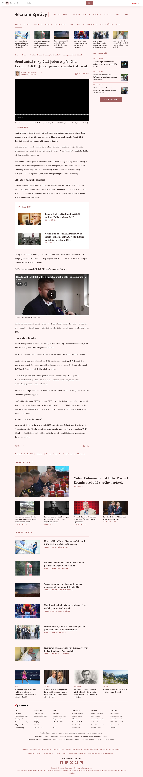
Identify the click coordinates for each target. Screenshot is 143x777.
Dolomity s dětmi (96, 727)
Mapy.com (54, 733)
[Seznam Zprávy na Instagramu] (71, 762)
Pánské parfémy (109, 739)
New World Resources (67, 454)
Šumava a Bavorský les (97, 719)
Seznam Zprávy (62, 654)
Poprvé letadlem (95, 716)
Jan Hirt (36, 719)
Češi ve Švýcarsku (96, 722)
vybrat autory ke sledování (29, 75)
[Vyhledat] (89, 3)
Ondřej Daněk (62, 547)
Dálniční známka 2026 (116, 716)
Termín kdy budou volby (21, 722)
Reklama (68, 749)
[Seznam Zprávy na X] (66, 762)
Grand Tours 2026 (39, 727)
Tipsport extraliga (57, 719)
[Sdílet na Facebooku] (84, 446)
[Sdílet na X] (88, 446)
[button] (22, 35)
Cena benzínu (81, 733)
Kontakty (55, 749)
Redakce (61, 749)
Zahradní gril (97, 736)
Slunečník (69, 736)
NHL (54, 727)
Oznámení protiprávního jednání (110, 749)
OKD (32, 454)
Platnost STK (114, 727)
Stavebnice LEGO (57, 739)
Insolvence (39, 454)
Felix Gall (36, 725)
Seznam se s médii (60, 753)
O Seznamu (33, 749)
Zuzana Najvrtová (64, 590)
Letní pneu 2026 (114, 713)
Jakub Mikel (61, 632)
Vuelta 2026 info (38, 713)
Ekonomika (81, 454)
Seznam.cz (136, 3)
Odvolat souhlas (92, 753)
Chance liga (56, 713)
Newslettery (82, 753)
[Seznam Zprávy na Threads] (76, 762)
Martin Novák (61, 568)
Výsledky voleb (19, 719)
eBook (79, 73)
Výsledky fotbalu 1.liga (59, 716)
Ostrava (48, 454)
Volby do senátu (19, 725)
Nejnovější (100, 53)
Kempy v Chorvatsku (97, 713)
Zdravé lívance (76, 719)
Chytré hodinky (100, 739)
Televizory (92, 739)
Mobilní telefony (46, 739)
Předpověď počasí (63, 733)
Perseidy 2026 (73, 733)
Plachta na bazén (54, 736)
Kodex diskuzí (72, 753)
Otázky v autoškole (115, 725)
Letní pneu (77, 739)
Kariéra (40, 749)
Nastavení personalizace (105, 753)
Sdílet (87, 73)
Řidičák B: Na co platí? (116, 722)
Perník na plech (76, 727)
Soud (55, 454)
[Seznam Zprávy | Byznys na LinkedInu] (81, 762)
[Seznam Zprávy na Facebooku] (61, 762)
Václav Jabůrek (63, 611)
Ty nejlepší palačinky (77, 713)
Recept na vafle (76, 725)
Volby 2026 (18, 713)
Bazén (46, 736)
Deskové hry (84, 739)
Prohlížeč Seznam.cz (34, 753)
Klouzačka (76, 736)
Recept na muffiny (77, 716)
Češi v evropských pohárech (94, 733)
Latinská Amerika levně (97, 725)
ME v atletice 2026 (58, 722)
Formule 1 (56, 725)
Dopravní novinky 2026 (116, 719)
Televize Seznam (48, 753)
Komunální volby (19, 727)
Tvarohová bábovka (77, 722)
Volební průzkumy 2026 (21, 716)
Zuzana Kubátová (29, 72)
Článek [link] (19, 85)
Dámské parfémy (68, 739)
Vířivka (104, 736)
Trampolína (63, 736)
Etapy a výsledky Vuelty (40, 716)
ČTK (40, 72)
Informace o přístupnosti (90, 749)
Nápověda (47, 749)
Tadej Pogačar (37, 722)
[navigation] (2, 3)
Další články (110, 99)
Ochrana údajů (77, 749)
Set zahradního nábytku (87, 736)
